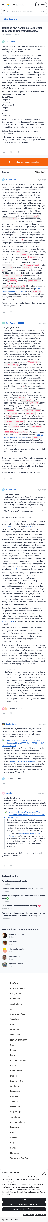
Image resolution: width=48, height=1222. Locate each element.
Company (14, 1127)
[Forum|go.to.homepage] (15, 5)
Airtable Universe (18, 1122)
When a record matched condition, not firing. (20, 905)
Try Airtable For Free (19, 1158)
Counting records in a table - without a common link (23, 888)
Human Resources (18, 1039)
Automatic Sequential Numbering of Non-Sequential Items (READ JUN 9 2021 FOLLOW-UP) (23, 743)
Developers (15, 1106)
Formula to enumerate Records (14, 881)
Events (13, 1065)
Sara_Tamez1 (11, 41)
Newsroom (15, 1153)
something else (8, 621)
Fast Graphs (16, 569)
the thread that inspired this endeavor (23, 761)
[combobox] (24, 11)
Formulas (6, 884)
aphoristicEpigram (16, 934)
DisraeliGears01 (15, 956)
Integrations (15, 993)
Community (15, 1111)
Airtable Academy (18, 1060)
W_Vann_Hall (11, 179)
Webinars (14, 1086)
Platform (14, 983)
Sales (12, 1045)
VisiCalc (28, 526)
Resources (15, 1091)
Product (14, 1024)
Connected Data (17, 1014)
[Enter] (4, 11)
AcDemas (13, 941)
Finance (14, 1050)
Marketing (14, 1029)
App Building (16, 1004)
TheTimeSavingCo (16, 949)
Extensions (15, 998)
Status (13, 1147)
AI (11, 1009)
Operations (15, 1034)
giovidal (9, 793)
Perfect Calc (12, 526)
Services (14, 1101)
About (13, 1132)
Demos (13, 1075)
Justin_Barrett (11, 724)
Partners (14, 1096)
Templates (15, 1117)
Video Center (16, 1070)
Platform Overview (18, 988)
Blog (12, 1142)
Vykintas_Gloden (16, 963)
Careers (13, 1137)
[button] (2, 5)
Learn (12, 1055)
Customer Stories (18, 1081)
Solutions (14, 1019)
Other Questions (10, 19)
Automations (7, 909)
